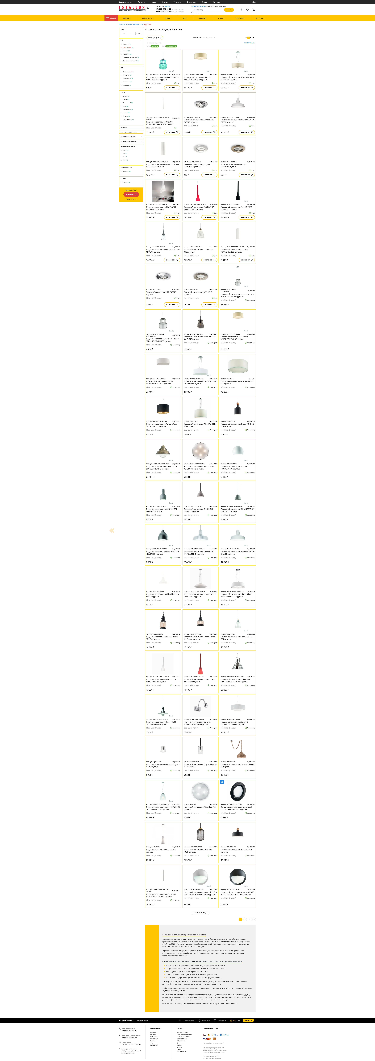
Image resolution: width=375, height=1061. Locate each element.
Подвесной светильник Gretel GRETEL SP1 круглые (237, 638)
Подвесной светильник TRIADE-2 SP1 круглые (236, 850)
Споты (126, 51)
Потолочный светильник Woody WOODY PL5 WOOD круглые (197, 78)
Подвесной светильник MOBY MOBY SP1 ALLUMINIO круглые (199, 552)
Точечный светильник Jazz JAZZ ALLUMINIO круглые (197, 165)
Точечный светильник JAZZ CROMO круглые (161, 293)
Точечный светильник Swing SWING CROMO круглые (199, 121)
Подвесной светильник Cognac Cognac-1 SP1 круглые (162, 765)
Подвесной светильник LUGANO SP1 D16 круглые (199, 250)
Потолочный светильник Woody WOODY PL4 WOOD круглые (234, 338)
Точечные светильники (131, 57)
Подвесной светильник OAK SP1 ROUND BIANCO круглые (234, 250)
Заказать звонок (142, 1020)
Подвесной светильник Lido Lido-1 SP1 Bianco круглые (162, 595)
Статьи (179, 1049)
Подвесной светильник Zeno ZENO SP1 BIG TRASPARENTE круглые (237, 295)
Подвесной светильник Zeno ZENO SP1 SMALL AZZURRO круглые (162, 78)
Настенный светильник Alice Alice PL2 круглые (200, 808)
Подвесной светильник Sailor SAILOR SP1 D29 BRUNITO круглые (161, 467)
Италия (126, 182)
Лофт (125, 106)
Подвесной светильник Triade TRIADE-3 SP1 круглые (237, 425)
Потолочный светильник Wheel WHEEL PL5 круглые (237, 382)
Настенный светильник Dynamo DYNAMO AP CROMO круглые (197, 723)
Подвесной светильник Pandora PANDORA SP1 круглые (234, 467)
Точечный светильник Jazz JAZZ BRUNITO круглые (234, 165)
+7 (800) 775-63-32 (170, 9)
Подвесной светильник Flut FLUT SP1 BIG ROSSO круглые (199, 680)
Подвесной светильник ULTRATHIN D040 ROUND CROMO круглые (161, 895)
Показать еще (200, 913)
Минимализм (128, 109)
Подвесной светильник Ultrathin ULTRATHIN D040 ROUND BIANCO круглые (160, 123)
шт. (234, 1020)
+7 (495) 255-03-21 (170, 11)
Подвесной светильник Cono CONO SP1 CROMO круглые (163, 250)
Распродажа (154, 1038)
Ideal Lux (127, 171)
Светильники (138, 24)
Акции (152, 1043)
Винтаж (126, 96)
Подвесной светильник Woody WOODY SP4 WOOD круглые (237, 78)
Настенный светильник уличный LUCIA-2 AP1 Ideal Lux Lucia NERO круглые (237, 893)
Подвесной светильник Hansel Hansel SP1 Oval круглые (162, 638)
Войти (253, 2)
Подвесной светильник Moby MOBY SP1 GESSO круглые (238, 121)
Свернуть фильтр (154, 38)
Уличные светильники (131, 61)
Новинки (153, 1041)
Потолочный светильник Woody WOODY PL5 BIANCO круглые (160, 382)
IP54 (125, 157)
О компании (155, 1028)
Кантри (126, 99)
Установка (177, 2)
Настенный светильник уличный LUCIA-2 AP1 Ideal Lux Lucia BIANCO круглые (200, 893)
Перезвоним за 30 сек (198, 6)
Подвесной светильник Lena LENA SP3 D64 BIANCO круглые (200, 595)
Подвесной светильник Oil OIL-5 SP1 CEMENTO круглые (199, 510)
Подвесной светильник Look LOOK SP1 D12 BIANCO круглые (162, 165)
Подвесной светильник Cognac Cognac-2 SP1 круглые (200, 765)
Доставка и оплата (125, 2)
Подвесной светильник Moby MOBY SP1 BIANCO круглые (238, 552)
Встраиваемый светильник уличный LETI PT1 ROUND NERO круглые (236, 808)
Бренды (204, 2)
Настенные (127, 75)
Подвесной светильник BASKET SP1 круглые (161, 850)
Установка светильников (184, 1034)
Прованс (126, 116)
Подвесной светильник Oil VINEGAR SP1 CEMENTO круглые (238, 510)
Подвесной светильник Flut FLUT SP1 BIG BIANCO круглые (161, 208)
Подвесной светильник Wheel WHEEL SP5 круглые (199, 425)
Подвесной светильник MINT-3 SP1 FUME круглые (198, 850)
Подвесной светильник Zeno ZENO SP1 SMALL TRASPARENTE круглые (162, 340)
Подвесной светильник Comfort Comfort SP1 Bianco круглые (234, 723)
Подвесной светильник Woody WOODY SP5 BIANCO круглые (200, 382)
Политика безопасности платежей (213, 1043)
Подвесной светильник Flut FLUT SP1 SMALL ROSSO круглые (199, 208)
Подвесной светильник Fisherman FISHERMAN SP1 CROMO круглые (235, 680)
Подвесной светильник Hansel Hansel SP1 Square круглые (200, 638)
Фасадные (127, 85)
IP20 (125, 150)
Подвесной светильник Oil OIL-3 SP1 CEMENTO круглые (161, 510)
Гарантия (141, 2)
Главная (122, 24)
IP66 (125, 160)
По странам (153, 1036)
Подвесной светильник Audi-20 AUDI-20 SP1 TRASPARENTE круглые (163, 808)
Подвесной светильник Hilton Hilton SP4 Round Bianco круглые (236, 595)
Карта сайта (154, 1045)
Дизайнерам (191, 2)
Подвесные (128, 78)
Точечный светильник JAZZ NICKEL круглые (198, 293)
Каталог (113, 18)
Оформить (248, 1020)
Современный (128, 119)
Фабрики (153, 1034)
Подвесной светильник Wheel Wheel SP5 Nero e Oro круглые (161, 425)
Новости (179, 1047)
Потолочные (127, 82)
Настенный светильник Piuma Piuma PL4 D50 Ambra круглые (199, 467)
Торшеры (127, 54)
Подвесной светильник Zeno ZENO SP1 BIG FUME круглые (200, 338)
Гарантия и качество (183, 1036)
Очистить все (249, 43)
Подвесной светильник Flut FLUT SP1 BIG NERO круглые (236, 208)
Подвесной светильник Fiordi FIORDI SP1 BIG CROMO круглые (161, 723)
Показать (130, 195)
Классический (128, 103)
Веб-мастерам (181, 1041)
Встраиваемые (128, 72)
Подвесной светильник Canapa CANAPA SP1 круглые (237, 765)
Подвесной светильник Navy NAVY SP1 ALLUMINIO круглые (162, 552)
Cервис (180, 1028)
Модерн (126, 113)
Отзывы (165, 2)
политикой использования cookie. (214, 1052)
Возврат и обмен (182, 1038)
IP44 (125, 153)
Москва (167, 6)
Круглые (154, 46)
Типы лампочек (181, 1051)
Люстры (127, 44)
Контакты (216, 2)
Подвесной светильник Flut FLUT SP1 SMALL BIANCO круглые (161, 680)
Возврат (153, 2)
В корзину (170, 88)
